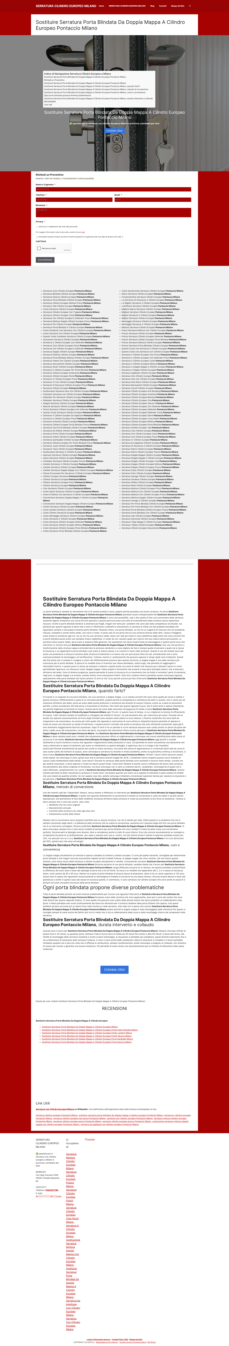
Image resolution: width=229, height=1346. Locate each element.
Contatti (162, 6)
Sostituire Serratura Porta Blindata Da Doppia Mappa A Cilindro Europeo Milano (80, 1027)
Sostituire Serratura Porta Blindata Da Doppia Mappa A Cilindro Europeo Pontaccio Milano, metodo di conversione (96, 89)
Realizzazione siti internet (107, 1342)
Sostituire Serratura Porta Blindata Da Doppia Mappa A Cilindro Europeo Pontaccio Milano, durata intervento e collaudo (98, 98)
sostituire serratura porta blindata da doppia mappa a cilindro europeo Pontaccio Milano (121, 1115)
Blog (152, 6)
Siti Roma (152, 1342)
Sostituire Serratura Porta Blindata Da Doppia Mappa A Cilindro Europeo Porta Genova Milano (87, 1042)
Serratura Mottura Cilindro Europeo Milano (71, 1161)
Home (101, 6)
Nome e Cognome (46, 184)
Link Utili (48, 104)
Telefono (41, 195)
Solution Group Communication (133, 1342)
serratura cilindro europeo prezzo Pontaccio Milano (126, 1121)
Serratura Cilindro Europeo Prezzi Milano (71, 1197)
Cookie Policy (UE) (120, 1339)
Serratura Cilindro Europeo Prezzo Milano (71, 1179)
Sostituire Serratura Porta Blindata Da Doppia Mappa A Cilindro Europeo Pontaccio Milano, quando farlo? (92, 86)
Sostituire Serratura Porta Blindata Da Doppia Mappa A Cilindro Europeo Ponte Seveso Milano (87, 1036)
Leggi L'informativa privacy (98, 1339)
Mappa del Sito (177, 6)
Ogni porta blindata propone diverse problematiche (67, 95)
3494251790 (51, 1190)
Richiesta (41, 205)
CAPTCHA (41, 241)
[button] (190, 6)
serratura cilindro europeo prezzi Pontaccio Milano (77, 1121)
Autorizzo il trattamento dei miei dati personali (58, 227)
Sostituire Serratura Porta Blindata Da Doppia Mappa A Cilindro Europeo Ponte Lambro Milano (87, 1033)
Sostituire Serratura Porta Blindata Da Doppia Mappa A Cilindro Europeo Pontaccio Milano (85, 77)
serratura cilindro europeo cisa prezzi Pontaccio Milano (79, 1118)
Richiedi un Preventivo (54, 80)
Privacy (40, 221)
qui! (83, 232)
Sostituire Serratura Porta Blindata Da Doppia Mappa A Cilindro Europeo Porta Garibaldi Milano (87, 1039)
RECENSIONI (50, 101)
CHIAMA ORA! (115, 130)
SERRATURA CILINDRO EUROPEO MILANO (66, 6)
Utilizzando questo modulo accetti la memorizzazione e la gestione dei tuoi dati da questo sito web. (80, 237)
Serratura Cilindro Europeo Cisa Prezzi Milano (72, 1214)
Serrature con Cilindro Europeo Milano (55, 1109)
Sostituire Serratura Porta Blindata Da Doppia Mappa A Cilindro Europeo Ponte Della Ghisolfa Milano (90, 1030)
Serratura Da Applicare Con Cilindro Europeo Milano (73, 1307)
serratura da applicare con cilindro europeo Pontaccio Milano (110, 1124)
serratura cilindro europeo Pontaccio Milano (56, 1115)
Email (118, 195)
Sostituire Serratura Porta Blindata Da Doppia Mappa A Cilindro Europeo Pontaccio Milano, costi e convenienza (94, 92)
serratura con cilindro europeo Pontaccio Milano (130, 1118)
